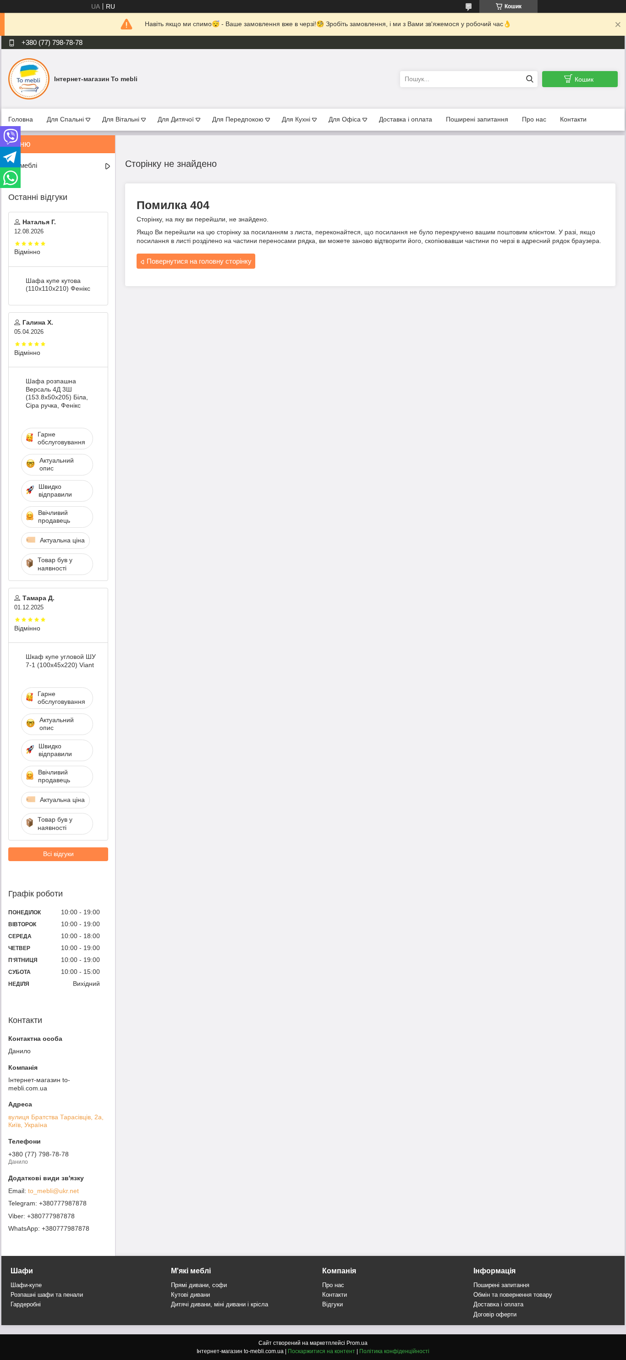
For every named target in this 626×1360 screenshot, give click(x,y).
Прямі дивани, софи (199, 1285)
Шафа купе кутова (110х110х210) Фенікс (58, 285)
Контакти (573, 119)
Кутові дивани (190, 1294)
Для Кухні (296, 119)
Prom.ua (357, 1343)
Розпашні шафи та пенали (47, 1294)
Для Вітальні (120, 119)
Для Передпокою (238, 119)
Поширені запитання (477, 119)
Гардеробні (26, 1304)
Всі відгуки (58, 853)
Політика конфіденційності (394, 1351)
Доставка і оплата (405, 119)
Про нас (534, 119)
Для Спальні (65, 119)
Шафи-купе (26, 1285)
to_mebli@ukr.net (53, 1190)
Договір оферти (494, 1314)
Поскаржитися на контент (321, 1351)
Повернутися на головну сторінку (199, 261)
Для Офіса (345, 119)
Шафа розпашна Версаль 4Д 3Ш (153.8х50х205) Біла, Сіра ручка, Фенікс (57, 393)
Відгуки (332, 1304)
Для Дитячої (176, 119)
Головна (20, 119)
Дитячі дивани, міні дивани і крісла (219, 1304)
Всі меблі (22, 165)
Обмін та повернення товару (512, 1294)
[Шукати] (530, 79)
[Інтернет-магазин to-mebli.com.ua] (28, 78)
